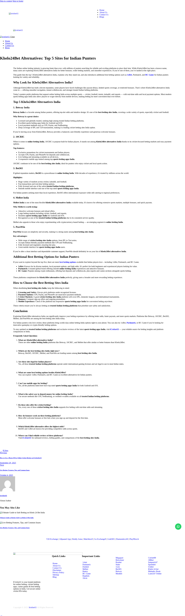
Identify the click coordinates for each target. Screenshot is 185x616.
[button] (68, 28)
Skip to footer (17, 1)
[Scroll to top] (1, 615)
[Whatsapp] (178, 526)
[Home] (13, 13)
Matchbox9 (88, 539)
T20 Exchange (52, 539)
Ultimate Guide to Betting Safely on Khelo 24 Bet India (17, 517)
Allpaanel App (65, 539)
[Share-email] (15, 450)
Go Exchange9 (100, 539)
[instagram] (9, 52)
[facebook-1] (1, 52)
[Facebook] (12, 450)
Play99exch (134, 539)
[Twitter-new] (9, 450)
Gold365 (111, 539)
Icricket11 (33, 607)
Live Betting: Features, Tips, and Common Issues (15, 527)
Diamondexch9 (122, 539)
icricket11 (3, 496)
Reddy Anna (77, 539)
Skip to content (6, 1)
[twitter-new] (4, 52)
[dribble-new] (7, 52)
